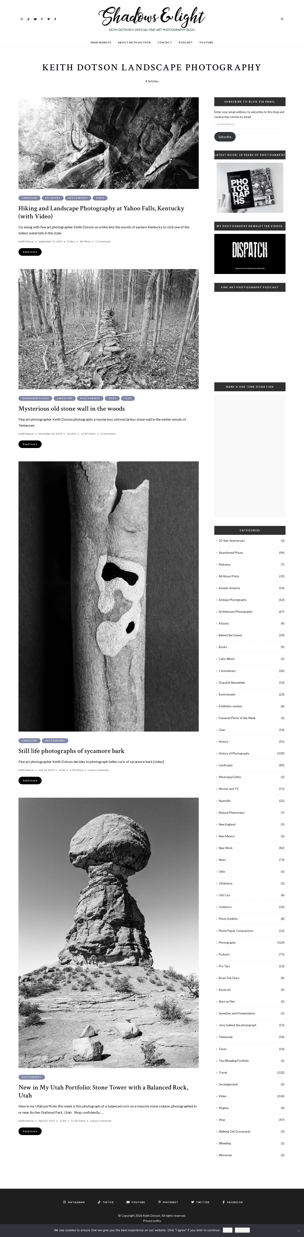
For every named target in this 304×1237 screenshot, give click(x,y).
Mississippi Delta (230, 777)
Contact (165, 42)
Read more (242, 1230)
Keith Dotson (26, 241)
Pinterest (42, 18)
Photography (78, 198)
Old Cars (224, 895)
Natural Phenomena (231, 812)
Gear (222, 730)
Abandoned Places (35, 398)
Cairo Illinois (227, 659)
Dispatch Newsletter (232, 682)
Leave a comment (98, 770)
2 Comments (103, 241)
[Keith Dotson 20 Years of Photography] (250, 188)
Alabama (224, 564)
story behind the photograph (237, 1025)
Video (100, 198)
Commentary (227, 671)
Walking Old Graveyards (235, 1131)
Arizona (224, 623)
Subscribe (225, 137)
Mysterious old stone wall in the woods (71, 408)
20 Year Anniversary (232, 540)
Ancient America (229, 588)
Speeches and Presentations (237, 1013)
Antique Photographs (233, 600)
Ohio (222, 871)
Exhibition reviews (230, 706)
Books (223, 647)
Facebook (55, 18)
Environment (227, 694)
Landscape (29, 198)
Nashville (224, 801)
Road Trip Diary (229, 978)
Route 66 (225, 990)
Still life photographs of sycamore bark (71, 751)
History (223, 741)
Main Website (101, 42)
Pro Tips (224, 966)
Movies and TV (229, 789)
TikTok (28, 18)
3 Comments (108, 433)
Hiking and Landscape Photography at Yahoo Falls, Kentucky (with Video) (101, 212)
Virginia (224, 1108)
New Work (226, 848)
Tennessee (226, 1037)
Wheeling (225, 1143)
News (222, 860)
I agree (227, 1230)
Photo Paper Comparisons (236, 931)
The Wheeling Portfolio (234, 1061)
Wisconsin (225, 1155)
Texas (223, 1049)
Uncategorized (228, 1084)
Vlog (128, 398)
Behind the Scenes (230, 635)
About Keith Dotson (134, 42)
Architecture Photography (236, 611)
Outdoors (52, 198)
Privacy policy (152, 1221)
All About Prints (229, 576)
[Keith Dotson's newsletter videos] (250, 254)
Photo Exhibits (228, 919)
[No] (298, 1230)
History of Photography (234, 753)
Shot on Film (227, 1001)
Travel (223, 1072)
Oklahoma (225, 883)
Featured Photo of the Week (237, 718)
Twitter (48, 18)
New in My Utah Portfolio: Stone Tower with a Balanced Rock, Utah (103, 1091)
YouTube (35, 18)
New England (227, 824)
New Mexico (227, 836)
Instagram (21, 18)
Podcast (186, 42)
